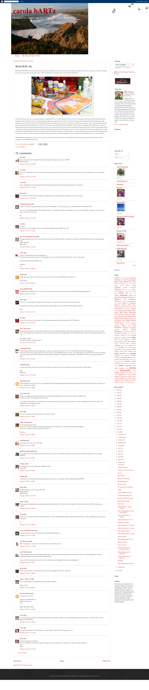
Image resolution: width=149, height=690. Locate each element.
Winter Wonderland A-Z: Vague (126, 528)
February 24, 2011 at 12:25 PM (27, 546)
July (119, 448)
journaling (126, 359)
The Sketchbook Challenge (129, 322)
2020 (118, 407)
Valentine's (117, 326)
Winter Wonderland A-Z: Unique (126, 534)
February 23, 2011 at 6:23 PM (27, 458)
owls (126, 368)
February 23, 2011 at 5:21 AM (27, 312)
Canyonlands (133, 287)
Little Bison (121, 465)
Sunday (132, 318)
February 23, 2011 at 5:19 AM (27, 294)
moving (116, 365)
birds (134, 337)
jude (21, 157)
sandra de (22, 501)
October (120, 309)
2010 (118, 571)
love (122, 361)
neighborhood (128, 365)
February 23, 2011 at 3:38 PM (27, 406)
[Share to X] (43, 144)
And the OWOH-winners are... (125, 492)
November (133, 307)
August (120, 445)
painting (132, 367)
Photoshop (132, 312)
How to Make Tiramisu (124, 531)
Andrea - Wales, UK (25, 579)
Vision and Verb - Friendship (125, 487)
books (134, 339)
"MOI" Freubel (24, 422)
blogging (126, 339)
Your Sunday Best (131, 333)
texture (134, 376)
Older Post (106, 661)
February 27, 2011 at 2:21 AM (27, 649)
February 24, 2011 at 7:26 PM (27, 573)
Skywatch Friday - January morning (124, 507)
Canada (125, 287)
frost (128, 354)
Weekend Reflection (121, 329)
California (118, 287)
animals (123, 335)
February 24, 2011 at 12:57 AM (28, 496)
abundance (117, 335)
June (119, 451)
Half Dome (133, 297)
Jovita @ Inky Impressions (27, 530)
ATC (120, 278)
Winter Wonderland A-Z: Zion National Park (125, 511)
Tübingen (133, 324)
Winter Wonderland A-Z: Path (125, 563)
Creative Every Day (128, 291)
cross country (128, 347)
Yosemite (124, 333)
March (120, 459)
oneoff (21, 514)
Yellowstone (118, 333)
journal (121, 359)
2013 (118, 426)
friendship (122, 354)
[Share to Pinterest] (47, 144)
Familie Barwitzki (122, 248)
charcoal (116, 343)
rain (127, 372)
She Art (128, 314)
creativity (121, 347)
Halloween (118, 299)
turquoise (129, 378)
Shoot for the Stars (122, 542)
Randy (21, 568)
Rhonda (22, 476)
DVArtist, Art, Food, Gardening (125, 216)
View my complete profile (121, 124)
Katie (132, 301)
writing (127, 382)
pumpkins (122, 372)
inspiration (117, 359)
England (121, 293)
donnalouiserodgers (25, 204)
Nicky (21, 411)
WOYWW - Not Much (123, 522)
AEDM (116, 278)
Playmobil (123, 314)
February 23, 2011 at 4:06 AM (27, 283)
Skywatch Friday (122, 316)
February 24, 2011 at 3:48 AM (27, 525)
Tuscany (127, 324)
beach (129, 338)
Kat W (22, 300)
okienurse (22, 464)
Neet (21, 170)
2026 (118, 390)
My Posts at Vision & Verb (31, 56)
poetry (134, 370)
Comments (120, 157)
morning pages (127, 363)
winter (116, 382)
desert (134, 347)
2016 (118, 418)
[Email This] (39, 144)
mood (122, 363)
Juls (21, 318)
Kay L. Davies (23, 328)
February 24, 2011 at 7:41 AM (27, 535)
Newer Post (17, 661)
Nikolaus (128, 307)
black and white (119, 339)
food (116, 353)
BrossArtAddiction (25, 593)
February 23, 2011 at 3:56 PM (27, 416)
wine (130, 380)
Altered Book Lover (122, 181)
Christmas (118, 289)
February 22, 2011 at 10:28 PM (27, 164)
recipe (130, 372)
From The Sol (120, 263)
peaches (116, 370)
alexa (21, 182)
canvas (125, 341)
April (119, 457)
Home (17, 56)
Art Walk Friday (126, 280)
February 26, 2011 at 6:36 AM (27, 609)
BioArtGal (120, 188)
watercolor (117, 380)
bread (116, 341)
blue (130, 339)
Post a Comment (22, 653)
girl (122, 355)
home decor (133, 357)
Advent (123, 278)
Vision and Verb (129, 326)
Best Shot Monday (119, 283)
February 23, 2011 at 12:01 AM (28, 177)
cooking (117, 345)
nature (121, 365)
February (120, 462)
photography (125, 370)
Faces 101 (133, 293)
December (121, 434)
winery (134, 380)
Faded (119, 490)
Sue (21, 224)
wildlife (126, 380)
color (127, 343)
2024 (118, 395)
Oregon (133, 309)
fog (135, 351)
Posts (118, 154)
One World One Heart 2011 (125, 495)
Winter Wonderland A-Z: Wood (126, 525)
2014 (118, 423)
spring (134, 374)
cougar (121, 345)
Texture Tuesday (130, 320)
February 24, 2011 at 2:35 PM (27, 562)
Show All (134, 265)
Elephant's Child (121, 231)
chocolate (122, 343)
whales (122, 380)
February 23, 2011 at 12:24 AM (28, 198)
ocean (134, 365)
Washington (126, 328)
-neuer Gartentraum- (122, 167)
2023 (118, 398)
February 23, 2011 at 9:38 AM (27, 359)
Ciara (21, 628)
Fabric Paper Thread (122, 245)
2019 (118, 409)
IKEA (125, 299)
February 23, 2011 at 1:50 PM (27, 388)
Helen (21, 193)
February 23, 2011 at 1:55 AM (27, 231)
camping (120, 341)
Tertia (21, 615)
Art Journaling (74, 129)
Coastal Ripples (121, 202)
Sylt (135, 318)
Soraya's (33, 121)
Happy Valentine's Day (124, 501)
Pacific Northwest (119, 311)
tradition (117, 378)
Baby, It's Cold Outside (124, 478)
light (118, 361)
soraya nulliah (24, 348)
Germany (124, 295)
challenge (133, 341)
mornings (133, 363)
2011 (118, 432)
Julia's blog (63, 73)
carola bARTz (34, 10)
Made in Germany (129, 303)
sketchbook (129, 374)
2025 (118, 393)
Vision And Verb (122, 545)
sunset (122, 376)
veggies (134, 378)
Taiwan (123, 320)
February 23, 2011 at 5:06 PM (27, 445)
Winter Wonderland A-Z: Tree (125, 539)
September (121, 443)
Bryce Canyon (131, 285)
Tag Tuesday (118, 320)
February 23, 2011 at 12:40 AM (28, 218)
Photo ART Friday (121, 312)
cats (129, 341)
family (134, 349)
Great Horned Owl (124, 297)
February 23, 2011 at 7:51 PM (27, 481)
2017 (118, 415)
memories (127, 361)
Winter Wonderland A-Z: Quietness (124, 557)
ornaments (121, 368)
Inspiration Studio (123, 301)
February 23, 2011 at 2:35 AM (27, 247)
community (133, 343)
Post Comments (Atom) (26, 665)
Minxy (21, 487)
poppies (117, 372)
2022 (118, 401)
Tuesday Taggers (119, 324)
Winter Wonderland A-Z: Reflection (124, 552)
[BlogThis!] (41, 144)
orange (116, 368)
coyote (130, 345)
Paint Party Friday (130, 311)
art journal (132, 335)
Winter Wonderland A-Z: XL (125, 520)
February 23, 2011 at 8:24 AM (27, 342)
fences (126, 351)
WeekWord (133, 328)
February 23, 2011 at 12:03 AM (28, 187)
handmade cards (118, 357)
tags (125, 376)
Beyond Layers (128, 283)
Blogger (98, 676)
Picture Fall (117, 314)
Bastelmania (120, 184)
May (119, 454)
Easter (134, 291)
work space (123, 382)
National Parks (126, 305)
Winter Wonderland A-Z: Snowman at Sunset (124, 548)
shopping (120, 374)
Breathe (120, 473)
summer (117, 376)
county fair (126, 345)
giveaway (127, 355)
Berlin (134, 282)
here (66, 121)
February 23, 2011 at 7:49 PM (27, 470)
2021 (118, 404)
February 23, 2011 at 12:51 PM (27, 375)
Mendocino (117, 305)
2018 (118, 412)
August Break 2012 (125, 282)
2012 (118, 429)
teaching (129, 376)
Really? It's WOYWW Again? (125, 498)
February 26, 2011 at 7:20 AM (27, 622)
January (120, 567)
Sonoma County (124, 318)
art (126, 335)
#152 (21, 603)
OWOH (116, 308)
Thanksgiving (118, 322)
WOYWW (22, 147)
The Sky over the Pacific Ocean (126, 470)
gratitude (133, 355)
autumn (124, 338)
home (128, 357)
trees (124, 378)
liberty (134, 359)
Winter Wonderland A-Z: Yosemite (124, 516)
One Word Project (127, 308)
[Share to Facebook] (45, 144)
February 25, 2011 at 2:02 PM (27, 587)
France (117, 295)
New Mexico (123, 307)
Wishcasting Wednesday (129, 331)
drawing (123, 349)
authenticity (118, 338)
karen (21, 638)
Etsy (127, 293)
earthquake (128, 349)
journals (131, 359)
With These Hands (122, 467)
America (127, 278)
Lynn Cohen (23, 393)
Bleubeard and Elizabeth (27, 451)
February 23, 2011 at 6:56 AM (27, 323)
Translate (128, 67)
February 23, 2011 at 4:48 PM (27, 434)
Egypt (116, 293)
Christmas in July (126, 289)
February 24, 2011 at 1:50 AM (27, 508)
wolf (120, 382)
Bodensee (122, 285)
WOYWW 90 (121, 476)
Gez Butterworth (24, 541)
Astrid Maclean (24, 552)
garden (133, 353)
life (115, 361)
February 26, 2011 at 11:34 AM (28, 633)
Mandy (22, 274)
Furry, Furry (121, 504)
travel (121, 378)
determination (118, 349)
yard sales (132, 382)
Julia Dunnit (23, 381)
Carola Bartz (130, 92)
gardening (117, 355)
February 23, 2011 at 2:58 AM (27, 268)
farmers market (119, 351)
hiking (125, 357)
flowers (131, 351)
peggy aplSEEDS (24, 289)
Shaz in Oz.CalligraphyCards (28, 236)
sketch (124, 374)
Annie (21, 253)
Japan (129, 301)
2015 (118, 421)
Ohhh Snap (23, 440)
